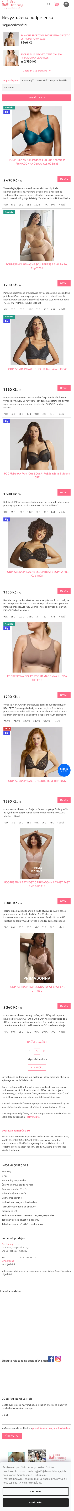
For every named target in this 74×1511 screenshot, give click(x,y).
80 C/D (26, 721)
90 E (5, 309)
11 (44, 1051)
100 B (37, 205)
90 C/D (46, 721)
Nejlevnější (27, 80)
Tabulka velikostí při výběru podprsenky (22, 1224)
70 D (5, 414)
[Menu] (66, 4)
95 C (36, 927)
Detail (64, 178)
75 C (45, 205)
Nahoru (38, 1067)
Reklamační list (9, 1211)
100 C (45, 1032)
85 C (21, 927)
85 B (13, 205)
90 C (29, 927)
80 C (53, 205)
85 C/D (36, 721)
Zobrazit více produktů (35, 70)
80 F (46, 309)
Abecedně (8, 87)
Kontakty (6, 1171)
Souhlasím (35, 1502)
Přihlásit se (11, 1435)
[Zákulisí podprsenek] (37, 1457)
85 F (53, 309)
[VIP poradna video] (16, 1457)
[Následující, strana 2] (37, 1051)
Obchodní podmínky (12, 1198)
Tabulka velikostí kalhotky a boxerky (20, 1220)
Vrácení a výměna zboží (14, 1193)
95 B (29, 205)
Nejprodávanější (58, 80)
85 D (29, 414)
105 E (30, 309)
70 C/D (6, 721)
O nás (5, 1176)
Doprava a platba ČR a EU (14, 1189)
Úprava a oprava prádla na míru (17, 1185)
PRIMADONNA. (33, 1117)
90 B (21, 205)
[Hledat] (48, 4)
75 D (13, 414)
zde (39, 1483)
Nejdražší (42, 80)
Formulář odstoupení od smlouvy (19, 1206)
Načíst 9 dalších (37, 1041)
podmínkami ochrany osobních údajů (51, 1428)
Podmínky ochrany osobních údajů (19, 1202)
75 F (38, 309)
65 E (36, 822)
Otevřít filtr (37, 97)
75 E (52, 414)
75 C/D (16, 721)
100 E (21, 309)
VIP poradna (8, 1261)
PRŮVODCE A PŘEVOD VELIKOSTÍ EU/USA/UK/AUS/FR (28, 1215)
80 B (5, 205)
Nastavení (35, 1491)
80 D (21, 414)
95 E (13, 309)
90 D (36, 414)
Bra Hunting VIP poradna (14, 1180)
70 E (44, 414)
